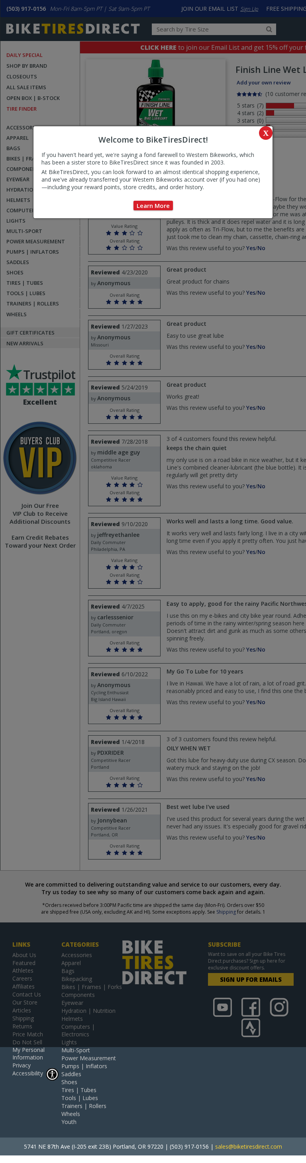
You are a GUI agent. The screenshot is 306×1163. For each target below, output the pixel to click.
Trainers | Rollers (83, 1106)
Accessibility (27, 1073)
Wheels (70, 1114)
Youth (68, 1122)
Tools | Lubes (79, 1098)
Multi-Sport (75, 1050)
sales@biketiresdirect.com (248, 1146)
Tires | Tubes (78, 1090)
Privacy (21, 1065)
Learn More (153, 205)
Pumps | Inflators (84, 1066)
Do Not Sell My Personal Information (28, 1049)
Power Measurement (88, 1058)
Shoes (69, 1082)
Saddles (71, 1074)
